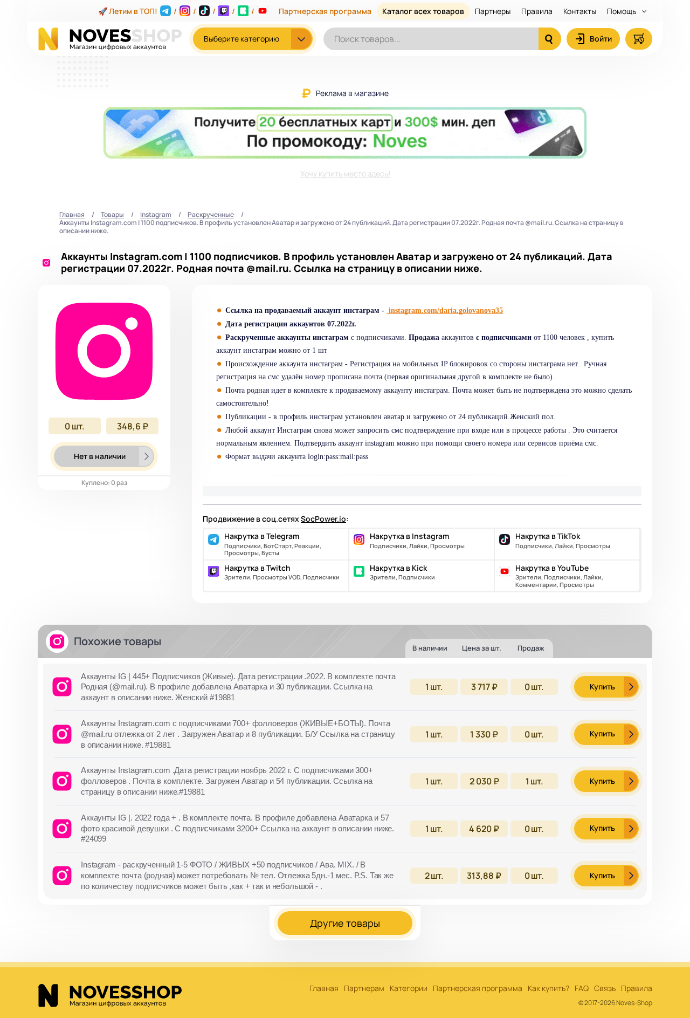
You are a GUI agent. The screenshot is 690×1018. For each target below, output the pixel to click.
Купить (602, 686)
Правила (537, 11)
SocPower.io (323, 519)
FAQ (582, 988)
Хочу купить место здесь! (345, 173)
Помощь (622, 11)
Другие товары (345, 923)
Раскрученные (211, 215)
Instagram (155, 215)
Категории (408, 988)
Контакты (579, 11)
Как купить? (548, 988)
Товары (112, 215)
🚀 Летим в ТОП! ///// (176, 11)
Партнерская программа (325, 11)
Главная (72, 215)
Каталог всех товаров (423, 11)
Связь (605, 988)
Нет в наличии (100, 456)
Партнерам (364, 988)
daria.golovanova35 (471, 310)
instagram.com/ (414, 310)
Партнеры (492, 11)
